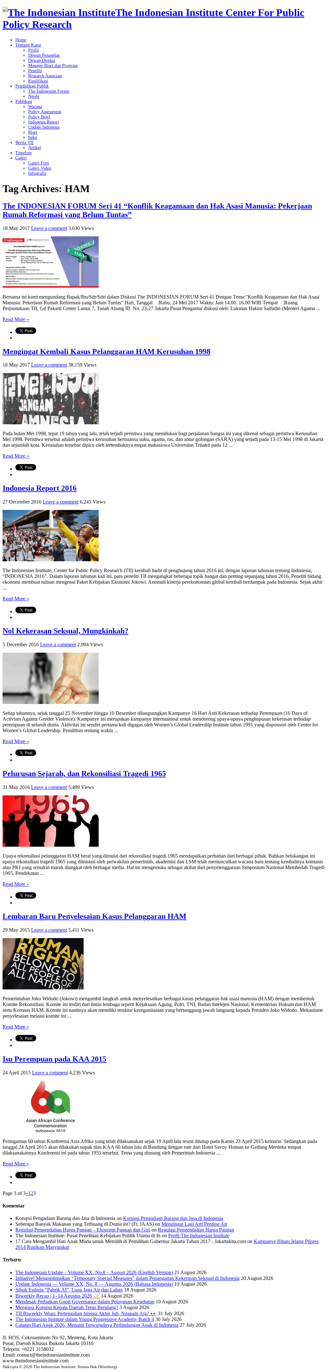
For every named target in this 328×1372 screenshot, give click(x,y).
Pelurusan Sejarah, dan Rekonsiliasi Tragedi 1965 (84, 773)
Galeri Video (39, 168)
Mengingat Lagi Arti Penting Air (194, 1224)
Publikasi (23, 101)
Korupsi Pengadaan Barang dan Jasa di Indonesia (173, 1218)
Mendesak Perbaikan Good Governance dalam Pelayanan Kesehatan (84, 1301)
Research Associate (45, 75)
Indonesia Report (43, 122)
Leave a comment (49, 228)
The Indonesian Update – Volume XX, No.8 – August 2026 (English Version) (94, 1272)
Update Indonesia (44, 127)
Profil (33, 50)
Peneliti (35, 70)
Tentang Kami (28, 45)
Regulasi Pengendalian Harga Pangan (196, 1229)
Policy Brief (39, 116)
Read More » (16, 319)
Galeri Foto (38, 163)
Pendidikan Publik (32, 86)
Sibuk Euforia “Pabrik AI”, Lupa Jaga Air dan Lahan (69, 1289)
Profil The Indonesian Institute (198, 1235)
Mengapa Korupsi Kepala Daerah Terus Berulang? (66, 1307)
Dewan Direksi (41, 60)
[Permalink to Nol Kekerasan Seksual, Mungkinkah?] (51, 702)
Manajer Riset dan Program (53, 65)
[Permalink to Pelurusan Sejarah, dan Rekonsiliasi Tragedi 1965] (51, 845)
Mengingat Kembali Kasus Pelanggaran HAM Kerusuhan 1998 (106, 351)
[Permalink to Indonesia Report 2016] (51, 559)
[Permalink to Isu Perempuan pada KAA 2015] (51, 1130)
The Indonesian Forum (49, 91)
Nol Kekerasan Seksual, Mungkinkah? (65, 631)
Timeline (23, 152)
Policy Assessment (44, 111)
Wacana (35, 106)
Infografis (37, 173)
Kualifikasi (38, 81)
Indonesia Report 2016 (40, 488)
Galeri (21, 158)
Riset (32, 132)
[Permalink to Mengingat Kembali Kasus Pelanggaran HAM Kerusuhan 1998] (51, 422)
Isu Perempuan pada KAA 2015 (54, 1059)
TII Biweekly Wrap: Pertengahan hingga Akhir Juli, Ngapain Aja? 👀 (86, 1313)
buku (32, 137)
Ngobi (33, 96)
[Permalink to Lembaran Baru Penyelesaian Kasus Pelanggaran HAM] (43, 987)
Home (20, 40)
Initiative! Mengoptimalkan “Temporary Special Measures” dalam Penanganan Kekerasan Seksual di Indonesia (127, 1278)
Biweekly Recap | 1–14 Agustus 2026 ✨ (57, 1296)
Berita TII (24, 142)
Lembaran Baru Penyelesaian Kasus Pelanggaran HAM (94, 916)
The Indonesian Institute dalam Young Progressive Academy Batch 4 (84, 1319)
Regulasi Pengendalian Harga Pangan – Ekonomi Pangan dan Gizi (82, 1229)
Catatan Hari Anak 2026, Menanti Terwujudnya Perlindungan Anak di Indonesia (96, 1325)
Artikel (34, 147)
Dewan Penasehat (44, 55)
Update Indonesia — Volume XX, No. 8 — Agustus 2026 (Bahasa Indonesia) (94, 1284)
